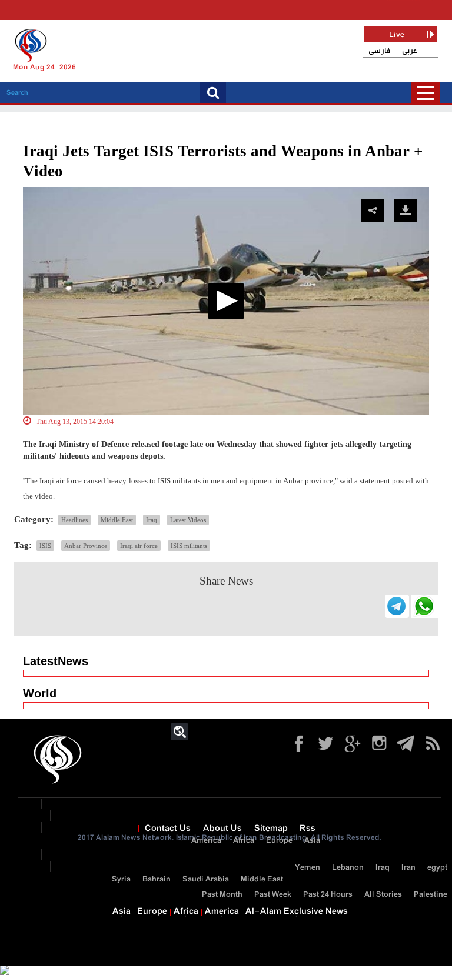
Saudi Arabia (205, 879)
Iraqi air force (139, 545)
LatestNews (55, 661)
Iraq (151, 519)
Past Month (222, 895)
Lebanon (348, 868)
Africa (243, 840)
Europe (279, 840)
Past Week (272, 895)
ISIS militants (189, 545)
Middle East (117, 519)
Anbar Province (85, 545)
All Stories (383, 895)
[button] (226, 301)
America (206, 840)
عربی (409, 51)
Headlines (74, 519)
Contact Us (168, 829)
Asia (312, 840)
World (39, 693)
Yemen (307, 868)
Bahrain (156, 879)
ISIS (45, 545)
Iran (408, 868)
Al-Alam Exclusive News (296, 911)
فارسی (379, 51)
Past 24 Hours (328, 895)
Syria (121, 879)
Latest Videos (188, 519)
